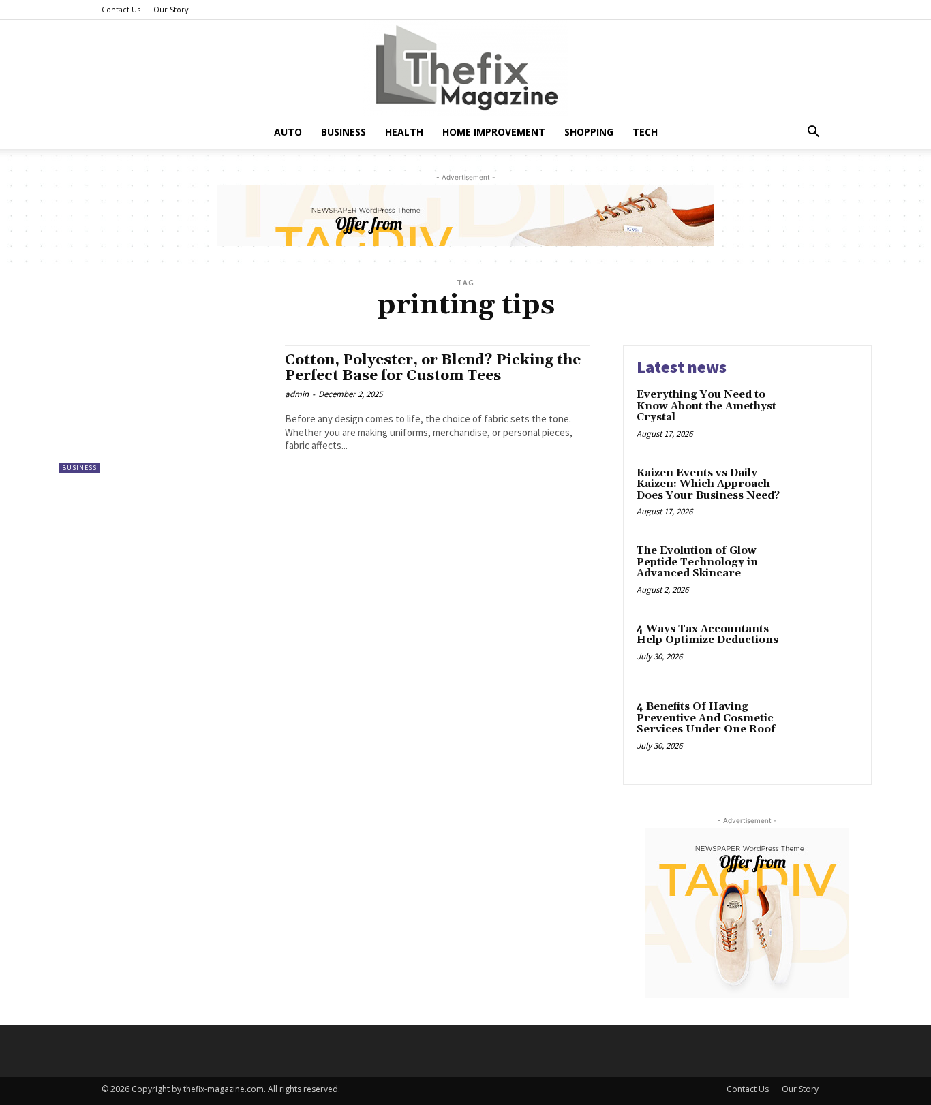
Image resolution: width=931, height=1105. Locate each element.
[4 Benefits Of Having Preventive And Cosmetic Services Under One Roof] (829, 728)
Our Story (171, 9)
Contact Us (121, 9)
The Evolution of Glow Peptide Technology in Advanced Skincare (697, 562)
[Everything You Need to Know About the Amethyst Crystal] (829, 416)
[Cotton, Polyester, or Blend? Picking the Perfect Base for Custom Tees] (165, 409)
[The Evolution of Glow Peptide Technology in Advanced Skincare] (829, 572)
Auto (288, 131)
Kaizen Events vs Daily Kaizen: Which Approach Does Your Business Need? (708, 484)
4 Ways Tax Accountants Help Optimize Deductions (707, 635)
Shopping (588, 131)
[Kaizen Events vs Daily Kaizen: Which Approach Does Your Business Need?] (829, 494)
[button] (813, 133)
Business (343, 131)
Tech (645, 131)
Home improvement (493, 131)
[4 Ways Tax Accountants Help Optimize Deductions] (829, 650)
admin (297, 394)
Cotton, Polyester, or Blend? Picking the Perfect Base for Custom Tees (433, 368)
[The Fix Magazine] (465, 68)
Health (404, 131)
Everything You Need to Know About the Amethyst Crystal (706, 406)
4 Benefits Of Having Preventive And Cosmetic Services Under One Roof (706, 718)
